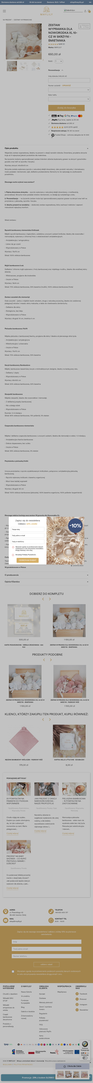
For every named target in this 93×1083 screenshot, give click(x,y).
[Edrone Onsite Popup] (46, 541)
